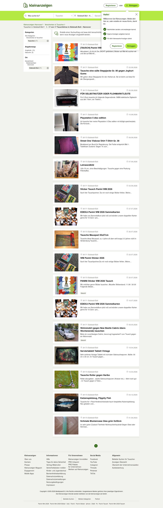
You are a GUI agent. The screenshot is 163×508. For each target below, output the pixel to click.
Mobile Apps (29, 473)
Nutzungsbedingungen (54, 482)
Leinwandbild (87, 165)
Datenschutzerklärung (54, 476)
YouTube (93, 462)
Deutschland (29, 61)
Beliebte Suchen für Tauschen (123, 459)
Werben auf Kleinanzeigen (78, 469)
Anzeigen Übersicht (119, 462)
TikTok (92, 473)
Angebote (28, 50)
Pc (97, 504)
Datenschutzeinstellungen (56, 479)
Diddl (93, 504)
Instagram (94, 465)
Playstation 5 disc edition (93, 117)
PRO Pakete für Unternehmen (74, 465)
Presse (27, 465)
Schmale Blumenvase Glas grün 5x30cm (100, 421)
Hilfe (48, 459)
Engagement (29, 470)
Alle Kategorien (30, 36)
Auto (68, 504)
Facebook (94, 459)
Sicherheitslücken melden (56, 468)
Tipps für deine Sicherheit (56, 462)
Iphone (88, 504)
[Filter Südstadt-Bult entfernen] (48, 68)
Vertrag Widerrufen (53, 465)
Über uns (27, 459)
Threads (93, 468)
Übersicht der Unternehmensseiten (125, 465)
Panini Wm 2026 (43, 504)
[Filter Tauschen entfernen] (48, 41)
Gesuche (28, 52)
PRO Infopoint (73, 462)
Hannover (30, 65)
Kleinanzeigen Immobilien (78, 459)
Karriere (27, 462)
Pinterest (93, 470)
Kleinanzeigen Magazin (33, 468)
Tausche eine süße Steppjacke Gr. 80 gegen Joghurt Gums (106, 72)
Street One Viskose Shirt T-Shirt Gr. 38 (99, 140)
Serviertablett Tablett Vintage (95, 351)
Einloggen (131, 46)
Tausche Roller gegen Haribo (95, 375)
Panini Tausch (103, 504)
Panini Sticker (80, 504)
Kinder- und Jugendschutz (56, 470)
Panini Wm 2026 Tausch (117, 504)
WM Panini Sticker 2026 (92, 258)
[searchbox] (40, 16)
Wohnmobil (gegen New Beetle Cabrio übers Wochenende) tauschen (102, 329)
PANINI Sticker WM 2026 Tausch (96, 281)
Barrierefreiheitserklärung (56, 473)
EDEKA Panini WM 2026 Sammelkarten (100, 212)
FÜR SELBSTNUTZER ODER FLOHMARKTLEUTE (105, 93)
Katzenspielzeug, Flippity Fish (95, 398)
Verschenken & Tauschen (34, 38)
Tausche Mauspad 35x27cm (94, 235)
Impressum (50, 485)
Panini (73, 504)
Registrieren (117, 46)
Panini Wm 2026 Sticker (58, 504)
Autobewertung (118, 468)
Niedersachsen (31, 63)
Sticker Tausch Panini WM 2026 (96, 189)
